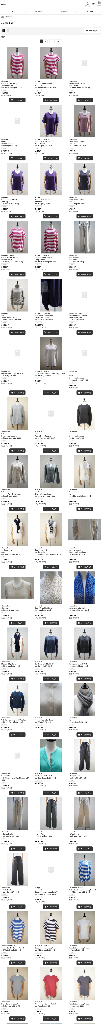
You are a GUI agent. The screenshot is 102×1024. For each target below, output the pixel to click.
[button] (87, 4)
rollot (3, 4)
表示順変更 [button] (93, 31)
